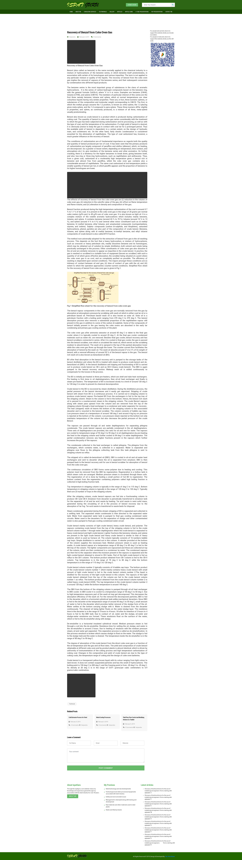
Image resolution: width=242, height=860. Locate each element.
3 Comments (75, 725)
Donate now (132, 5)
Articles (119, 11)
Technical (80, 18)
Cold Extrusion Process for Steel (78, 717)
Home (71, 11)
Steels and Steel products (114, 810)
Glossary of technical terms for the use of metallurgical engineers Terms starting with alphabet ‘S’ (158, 836)
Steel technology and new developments (118, 789)
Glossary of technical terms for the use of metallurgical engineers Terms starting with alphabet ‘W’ (158, 810)
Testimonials (103, 11)
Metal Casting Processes (103, 717)
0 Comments (97, 37)
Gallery (112, 11)
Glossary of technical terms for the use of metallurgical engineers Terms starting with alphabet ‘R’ (160, 843)
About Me (78, 11)
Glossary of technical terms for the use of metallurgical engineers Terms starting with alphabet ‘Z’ (158, 790)
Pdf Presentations (157, 11)
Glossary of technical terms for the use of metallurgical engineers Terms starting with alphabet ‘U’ (158, 823)
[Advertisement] (81, 52)
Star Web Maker (170, 856)
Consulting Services (90, 11)
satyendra (72, 37)
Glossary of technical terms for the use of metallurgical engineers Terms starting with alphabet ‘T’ (158, 830)
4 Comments (102, 725)
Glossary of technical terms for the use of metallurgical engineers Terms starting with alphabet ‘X (158, 804)
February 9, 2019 (84, 37)
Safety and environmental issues (116, 797)
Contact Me (168, 11)
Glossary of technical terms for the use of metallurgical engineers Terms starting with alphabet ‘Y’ (158, 797)
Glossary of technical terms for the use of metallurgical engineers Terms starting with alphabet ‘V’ (158, 817)
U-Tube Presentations (142, 11)
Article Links (129, 11)
